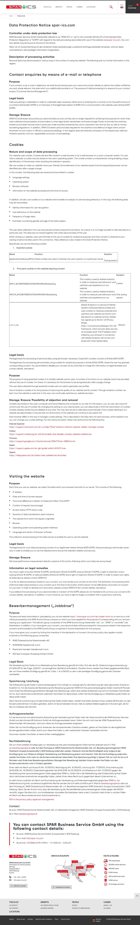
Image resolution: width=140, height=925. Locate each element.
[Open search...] (111, 7)
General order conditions (44, 919)
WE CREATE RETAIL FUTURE (49, 905)
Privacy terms (65, 919)
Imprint (11, 919)
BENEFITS (59, 7)
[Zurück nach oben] (137, 896)
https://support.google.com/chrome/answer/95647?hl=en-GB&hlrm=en (42, 441)
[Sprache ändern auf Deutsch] (121, 5)
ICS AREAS (107, 908)
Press (56, 919)
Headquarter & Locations (63, 887)
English (97, 921)
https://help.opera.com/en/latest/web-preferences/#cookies (37, 455)
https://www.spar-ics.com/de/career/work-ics (91, 616)
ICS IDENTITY (13, 905)
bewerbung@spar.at (21, 748)
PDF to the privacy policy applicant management (31, 799)
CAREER (79, 7)
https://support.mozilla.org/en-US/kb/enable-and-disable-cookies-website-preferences (50, 434)
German (98, 919)
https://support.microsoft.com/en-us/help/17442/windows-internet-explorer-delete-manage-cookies (56, 427)
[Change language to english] (121, 7)
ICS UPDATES (13, 908)
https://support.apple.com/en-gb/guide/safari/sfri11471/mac (37, 448)
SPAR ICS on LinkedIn (20, 886)
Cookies (30, 919)
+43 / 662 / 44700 (19, 877)
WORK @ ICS (108, 905)
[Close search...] (114, 7)
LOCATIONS (91, 7)
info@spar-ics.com (34, 838)
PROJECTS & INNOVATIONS (81, 908)
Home (11, 16)
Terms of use (21, 919)
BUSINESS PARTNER (47, 908)
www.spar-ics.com (111, 40)
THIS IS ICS (47, 7)
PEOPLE (69, 7)
